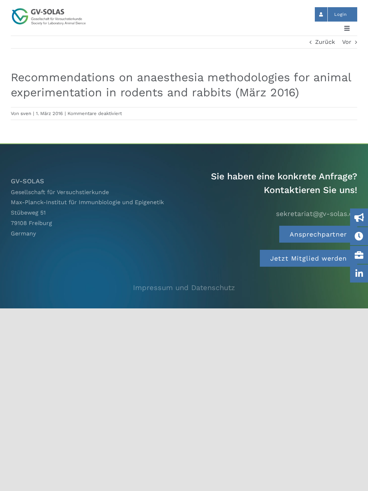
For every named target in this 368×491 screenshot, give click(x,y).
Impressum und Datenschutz (184, 287)
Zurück (325, 41)
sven (25, 113)
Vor (346, 41)
